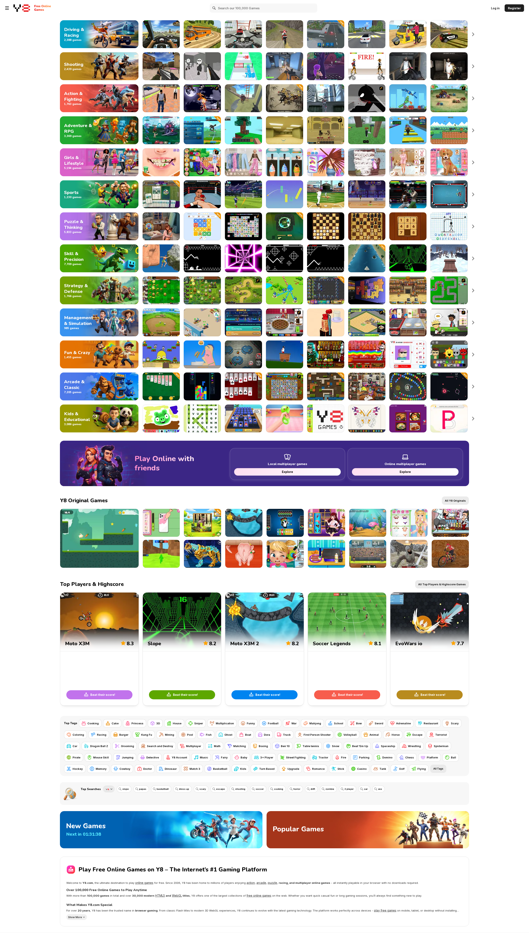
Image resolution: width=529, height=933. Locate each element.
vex (380, 789)
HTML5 (160, 895)
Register (514, 8)
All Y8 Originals (455, 500)
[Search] (214, 8)
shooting (240, 789)
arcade (261, 882)
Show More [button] (75, 917)
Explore (287, 472)
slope (125, 789)
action (251, 882)
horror (296, 789)
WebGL (177, 895)
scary (202, 789)
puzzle (272, 882)
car (366, 789)
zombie (329, 789)
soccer (260, 789)
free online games (259, 895)
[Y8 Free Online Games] (21, 8)
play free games (385, 910)
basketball (163, 789)
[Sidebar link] (7, 8)
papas (142, 789)
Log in (495, 8)
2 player (349, 789)
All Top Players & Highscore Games (442, 584)
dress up (184, 789)
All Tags (438, 768)
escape (220, 789)
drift (313, 789)
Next (473, 34)
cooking (278, 789)
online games (144, 882)
